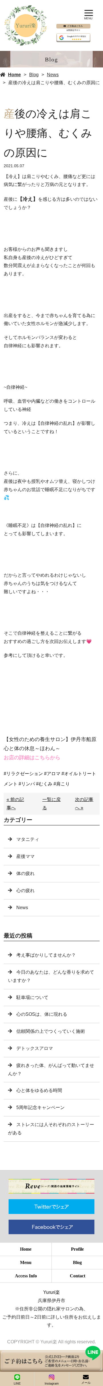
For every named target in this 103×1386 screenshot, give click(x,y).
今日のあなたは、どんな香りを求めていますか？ (51, 976)
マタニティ (27, 839)
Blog (34, 74)
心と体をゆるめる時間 (39, 1090)
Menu (25, 1262)
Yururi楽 (51, 1292)
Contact (77, 1275)
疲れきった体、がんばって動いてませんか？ (51, 1069)
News (53, 74)
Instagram (52, 1383)
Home (14, 74)
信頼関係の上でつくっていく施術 (50, 1031)
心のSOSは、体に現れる (41, 1014)
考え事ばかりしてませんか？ (46, 955)
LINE (17, 1383)
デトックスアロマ (34, 1048)
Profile (77, 1249)
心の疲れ (25, 890)
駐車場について (32, 997)
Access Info (26, 1275)
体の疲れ (25, 873)
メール (86, 1382)
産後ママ (25, 856)
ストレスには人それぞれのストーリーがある (51, 1128)
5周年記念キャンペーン (40, 1107)
